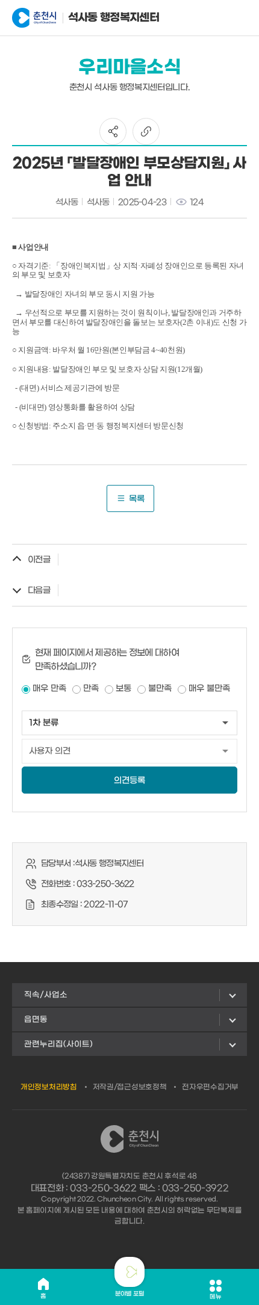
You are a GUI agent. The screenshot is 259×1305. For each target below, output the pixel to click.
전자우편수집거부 (210, 1087)
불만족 (160, 688)
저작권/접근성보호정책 (130, 1087)
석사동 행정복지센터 (99, 17)
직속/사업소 (45, 994)
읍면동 (36, 1019)
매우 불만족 (209, 688)
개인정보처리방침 (48, 1087)
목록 (137, 499)
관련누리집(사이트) (58, 1044)
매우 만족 (49, 688)
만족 (91, 688)
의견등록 (129, 781)
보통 (123, 688)
